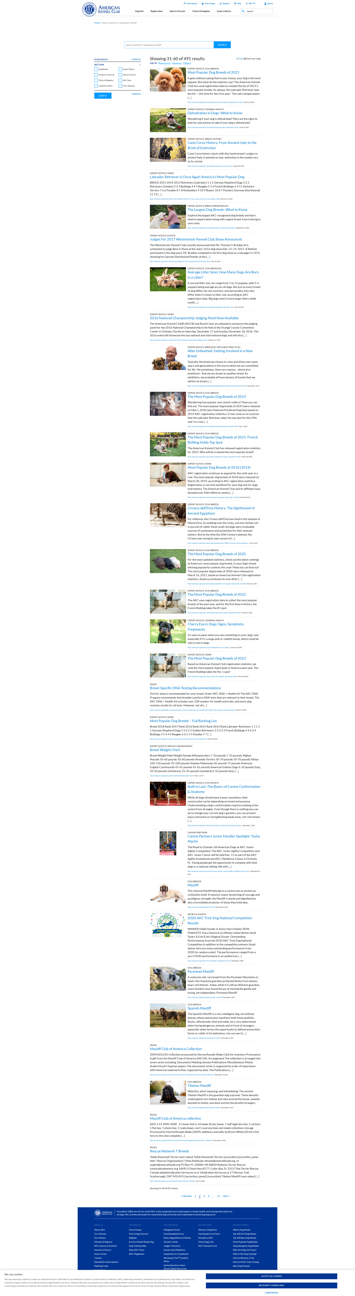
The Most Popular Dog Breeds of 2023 (217, 658)
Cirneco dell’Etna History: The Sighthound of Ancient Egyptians (221, 510)
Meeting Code (101, 1266)
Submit (103, 95)
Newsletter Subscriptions (106, 1262)
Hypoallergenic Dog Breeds (246, 1245)
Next (225, 1196)
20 (241, 58)
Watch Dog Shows (241, 1229)
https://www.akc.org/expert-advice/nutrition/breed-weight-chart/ (172, 775)
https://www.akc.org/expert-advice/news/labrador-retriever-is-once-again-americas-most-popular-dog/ (184, 199)
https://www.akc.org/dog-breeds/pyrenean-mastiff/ (205, 997)
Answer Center (171, 1241)
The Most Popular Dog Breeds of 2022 (217, 594)
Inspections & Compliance (176, 1253)
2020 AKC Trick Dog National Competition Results (220, 920)
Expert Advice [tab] (224, 11)
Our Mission (100, 1233)
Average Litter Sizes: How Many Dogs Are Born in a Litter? (223, 274)
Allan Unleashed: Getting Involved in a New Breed (220, 353)
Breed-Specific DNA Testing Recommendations (185, 688)
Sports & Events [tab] (177, 11)
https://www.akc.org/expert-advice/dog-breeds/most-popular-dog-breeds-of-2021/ (215, 102)
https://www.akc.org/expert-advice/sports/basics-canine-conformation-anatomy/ (215, 825)
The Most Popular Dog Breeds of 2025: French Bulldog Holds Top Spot (223, 439)
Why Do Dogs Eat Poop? (244, 1249)
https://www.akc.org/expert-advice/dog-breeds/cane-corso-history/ (210, 166)
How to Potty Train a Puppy (246, 1262)
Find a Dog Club (206, 1241)
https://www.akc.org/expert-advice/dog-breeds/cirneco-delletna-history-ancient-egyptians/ (218, 543)
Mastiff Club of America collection (175, 1118)
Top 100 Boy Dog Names (244, 1237)
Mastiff (193, 885)
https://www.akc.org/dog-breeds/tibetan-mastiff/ (204, 1107)
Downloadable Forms (174, 1233)
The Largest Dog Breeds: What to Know (217, 209)
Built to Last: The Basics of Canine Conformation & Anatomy (224, 789)
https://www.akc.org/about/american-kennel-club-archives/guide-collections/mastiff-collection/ (182, 1074)
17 (218, 1196)
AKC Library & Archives (105, 1245)
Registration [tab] (157, 11)
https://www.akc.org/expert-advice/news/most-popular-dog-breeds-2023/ (212, 676)
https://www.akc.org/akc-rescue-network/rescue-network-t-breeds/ (172, 1181)
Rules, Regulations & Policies (177, 1237)
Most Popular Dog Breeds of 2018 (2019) (219, 467)
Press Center (100, 1253)
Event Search (192, 3)
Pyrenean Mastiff (201, 971)
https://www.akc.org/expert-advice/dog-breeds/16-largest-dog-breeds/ (211, 228)
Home (97, 22)
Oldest (187, 63)
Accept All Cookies (271, 1276)
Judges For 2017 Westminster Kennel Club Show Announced (196, 239)
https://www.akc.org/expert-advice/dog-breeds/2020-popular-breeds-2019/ (213, 426)
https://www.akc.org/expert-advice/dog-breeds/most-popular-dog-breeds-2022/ (214, 612)
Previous (187, 1196)
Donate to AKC (205, 1237)
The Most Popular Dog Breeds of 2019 (217, 396)
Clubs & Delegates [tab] (201, 11)
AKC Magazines (136, 1253)
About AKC (99, 1229)
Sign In (270, 3)
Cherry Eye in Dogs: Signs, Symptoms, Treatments (216, 626)
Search (222, 44)
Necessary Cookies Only (271, 1285)
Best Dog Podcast (241, 1266)
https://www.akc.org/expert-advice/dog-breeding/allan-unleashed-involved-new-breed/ (217, 386)
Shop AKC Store (136, 1249)
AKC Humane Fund (207, 1245)
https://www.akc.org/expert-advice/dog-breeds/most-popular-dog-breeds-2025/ (214, 456)
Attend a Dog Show (207, 1229)
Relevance (165, 63)
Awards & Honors (102, 1249)
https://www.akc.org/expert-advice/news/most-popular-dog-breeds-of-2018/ (213, 497)
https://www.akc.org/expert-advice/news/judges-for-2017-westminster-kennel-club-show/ (180, 261)
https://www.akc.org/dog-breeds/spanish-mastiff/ (204, 1038)
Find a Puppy (210, 3)
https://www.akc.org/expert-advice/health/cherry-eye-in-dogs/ (209, 647)
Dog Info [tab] (139, 11)
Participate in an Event (209, 1233)
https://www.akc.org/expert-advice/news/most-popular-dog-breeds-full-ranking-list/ (178, 739)
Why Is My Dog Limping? (245, 1253)
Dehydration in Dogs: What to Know (215, 113)
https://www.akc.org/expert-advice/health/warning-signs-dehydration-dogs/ (213, 127)
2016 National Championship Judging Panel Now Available (194, 318)
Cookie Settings (271, 1292)
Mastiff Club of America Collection (176, 1049)
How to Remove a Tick (243, 1257)
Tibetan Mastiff (199, 1085)
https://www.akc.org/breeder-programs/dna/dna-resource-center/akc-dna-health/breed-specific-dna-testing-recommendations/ (192, 710)
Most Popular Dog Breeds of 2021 (213, 72)
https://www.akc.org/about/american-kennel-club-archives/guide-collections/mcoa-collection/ (181, 1140)
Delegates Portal (172, 1229)
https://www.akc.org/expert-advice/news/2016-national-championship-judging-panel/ (178, 340)
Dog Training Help (137, 1245)
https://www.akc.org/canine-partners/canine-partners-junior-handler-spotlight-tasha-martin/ (219, 871)
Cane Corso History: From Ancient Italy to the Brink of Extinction (222, 145)
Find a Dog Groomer (138, 1233)
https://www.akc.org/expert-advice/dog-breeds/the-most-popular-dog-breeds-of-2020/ (217, 583)
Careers (98, 1257)
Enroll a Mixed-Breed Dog (141, 1241)
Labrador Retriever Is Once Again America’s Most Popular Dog (197, 177)
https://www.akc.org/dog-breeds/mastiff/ (201, 907)
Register (226, 3)
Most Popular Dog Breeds (245, 1241)
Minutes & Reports (103, 1241)
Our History (100, 1237)
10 (237, 58)
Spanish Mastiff (199, 1008)
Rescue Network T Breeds (169, 1151)
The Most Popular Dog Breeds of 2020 (217, 554)
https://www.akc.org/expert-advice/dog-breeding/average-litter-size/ (211, 307)
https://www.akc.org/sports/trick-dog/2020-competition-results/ (209, 960)
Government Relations (174, 1249)
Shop (239, 3)
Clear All (136, 59)
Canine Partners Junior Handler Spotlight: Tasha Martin (224, 838)
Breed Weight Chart (165, 750)
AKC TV (252, 3)
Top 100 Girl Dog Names (244, 1233)
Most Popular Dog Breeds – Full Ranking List (183, 721)
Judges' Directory (172, 1245)
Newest (176, 63)
